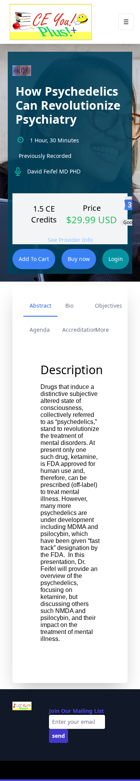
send (58, 735)
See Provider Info (70, 239)
